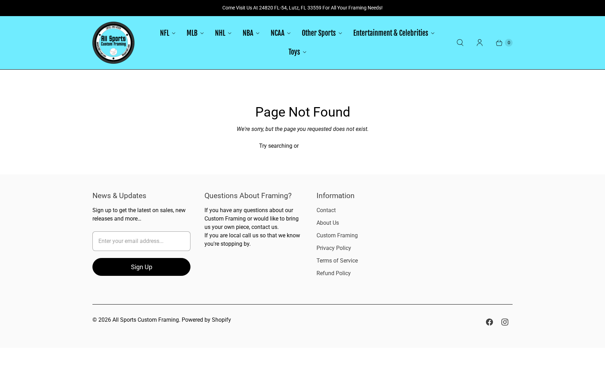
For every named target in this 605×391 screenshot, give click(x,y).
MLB (192, 33)
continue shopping (323, 145)
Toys (294, 52)
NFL (164, 33)
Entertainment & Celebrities (390, 33)
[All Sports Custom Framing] (113, 43)
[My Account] (479, 42)
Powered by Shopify (206, 319)
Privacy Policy (334, 248)
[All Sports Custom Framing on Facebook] (489, 322)
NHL (220, 33)
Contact (326, 210)
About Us (328, 222)
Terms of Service (337, 260)
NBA (248, 33)
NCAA (277, 33)
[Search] (460, 42)
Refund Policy (334, 273)
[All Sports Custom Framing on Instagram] (505, 322)
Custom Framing (337, 235)
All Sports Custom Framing (145, 319)
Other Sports (319, 33)
